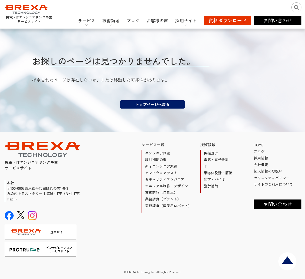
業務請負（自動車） (161, 192)
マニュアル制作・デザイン (166, 185)
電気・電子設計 (216, 159)
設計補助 (211, 185)
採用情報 (261, 157)
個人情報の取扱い (268, 171)
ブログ (259, 151)
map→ (12, 198)
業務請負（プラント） (163, 198)
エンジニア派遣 (157, 152)
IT (205, 166)
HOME (258, 144)
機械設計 (211, 152)
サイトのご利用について (273, 184)
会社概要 (261, 164)
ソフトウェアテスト (161, 172)
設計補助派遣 (156, 159)
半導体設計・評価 (218, 172)
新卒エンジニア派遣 (161, 166)
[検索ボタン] (296, 7)
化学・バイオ (214, 179)
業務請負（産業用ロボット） (168, 205)
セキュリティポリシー (272, 177)
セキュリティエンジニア (164, 179)
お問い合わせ (277, 204)
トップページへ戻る (152, 104)
